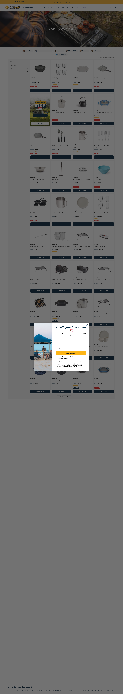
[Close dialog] (87, 324)
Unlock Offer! (70, 353)
